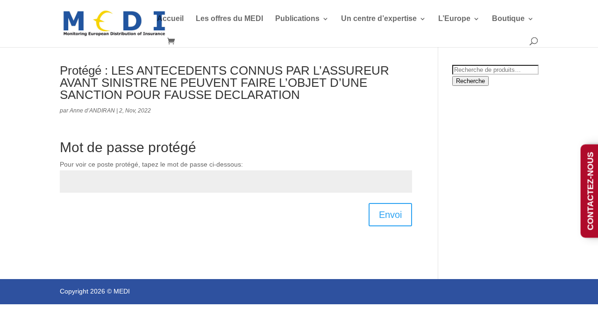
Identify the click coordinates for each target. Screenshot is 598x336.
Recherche (470, 80)
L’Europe (454, 18)
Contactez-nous (590, 191)
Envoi (390, 215)
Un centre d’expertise (379, 18)
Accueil (170, 18)
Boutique (508, 18)
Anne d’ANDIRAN (92, 110)
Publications (297, 18)
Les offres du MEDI (229, 18)
